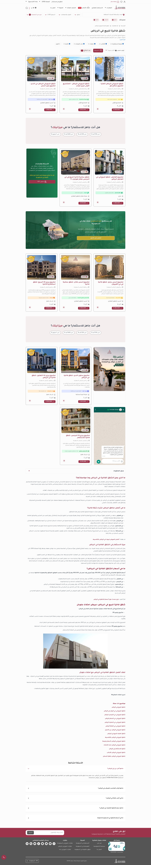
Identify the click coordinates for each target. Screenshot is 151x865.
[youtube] (34, 843)
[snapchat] (27, 843)
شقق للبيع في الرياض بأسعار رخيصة (113, 741)
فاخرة (97, 19)
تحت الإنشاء (78, 44)
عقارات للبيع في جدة (65, 849)
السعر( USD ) (51, 14)
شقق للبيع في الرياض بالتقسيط (115, 737)
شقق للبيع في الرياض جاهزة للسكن (114, 756)
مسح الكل (122, 20)
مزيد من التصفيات (36, 14)
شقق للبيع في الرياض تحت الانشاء (114, 745)
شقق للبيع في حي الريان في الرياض (114, 711)
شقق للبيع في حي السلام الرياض (115, 718)
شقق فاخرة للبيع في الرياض (102, 26)
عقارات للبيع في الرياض (65, 846)
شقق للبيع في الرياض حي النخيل (115, 730)
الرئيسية (123, 26)
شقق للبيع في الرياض (118, 707)
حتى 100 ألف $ (95, 134)
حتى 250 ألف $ (82, 134)
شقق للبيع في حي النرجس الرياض (114, 715)
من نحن (99, 843)
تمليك (91, 44)
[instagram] (42, 843)
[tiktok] (38, 843)
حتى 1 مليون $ (55, 134)
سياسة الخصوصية (99, 846)
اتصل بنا (99, 849)
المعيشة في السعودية (82, 846)
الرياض (106, 19)
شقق (78, 14)
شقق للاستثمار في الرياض (117, 749)
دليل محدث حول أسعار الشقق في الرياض (106, 599)
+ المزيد (58, 44)
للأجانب (102, 44)
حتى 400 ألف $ (68, 134)
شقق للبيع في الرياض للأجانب (116, 752)
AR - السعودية (33, 861)
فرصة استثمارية (116, 44)
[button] (75, 769)
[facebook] (54, 843)
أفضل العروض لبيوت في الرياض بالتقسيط (106, 539)
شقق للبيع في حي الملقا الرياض (115, 726)
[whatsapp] (46, 843)
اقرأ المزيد (122, 40)
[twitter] (31, 843)
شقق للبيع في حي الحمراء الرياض (115, 722)
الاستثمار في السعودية (82, 843)
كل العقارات (115, 26)
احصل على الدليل (95, 238)
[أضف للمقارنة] (97, 109)
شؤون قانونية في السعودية (83, 849)
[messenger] (50, 843)
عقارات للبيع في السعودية (65, 843)
